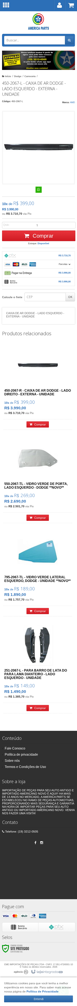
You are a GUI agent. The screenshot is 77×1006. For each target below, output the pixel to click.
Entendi (39, 999)
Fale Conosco (15, 748)
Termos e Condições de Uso (25, 767)
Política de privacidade (21, 754)
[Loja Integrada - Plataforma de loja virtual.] (46, 972)
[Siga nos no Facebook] (35, 842)
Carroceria (30, 76)
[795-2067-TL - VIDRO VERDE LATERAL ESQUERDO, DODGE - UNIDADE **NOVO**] (37, 573)
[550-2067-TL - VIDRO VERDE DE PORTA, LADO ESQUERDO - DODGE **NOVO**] (37, 480)
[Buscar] (69, 40)
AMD (72, 102)
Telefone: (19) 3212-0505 (21, 831)
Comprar (42, 236)
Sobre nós (12, 760)
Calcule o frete (12, 297)
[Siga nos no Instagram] (42, 842)
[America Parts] (38, 21)
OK (70, 297)
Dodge (17, 76)
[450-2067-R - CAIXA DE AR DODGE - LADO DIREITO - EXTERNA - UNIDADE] (37, 387)
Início (8, 76)
